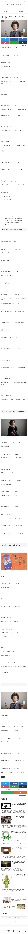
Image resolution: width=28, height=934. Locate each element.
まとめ (7, 224)
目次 (12, 216)
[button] (22, 42)
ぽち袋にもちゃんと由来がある (12, 222)
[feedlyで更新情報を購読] (7, 792)
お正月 (3, 777)
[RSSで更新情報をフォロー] (20, 792)
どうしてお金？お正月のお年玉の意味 (14, 220)
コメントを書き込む (14, 917)
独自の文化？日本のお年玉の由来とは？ (14, 218)
